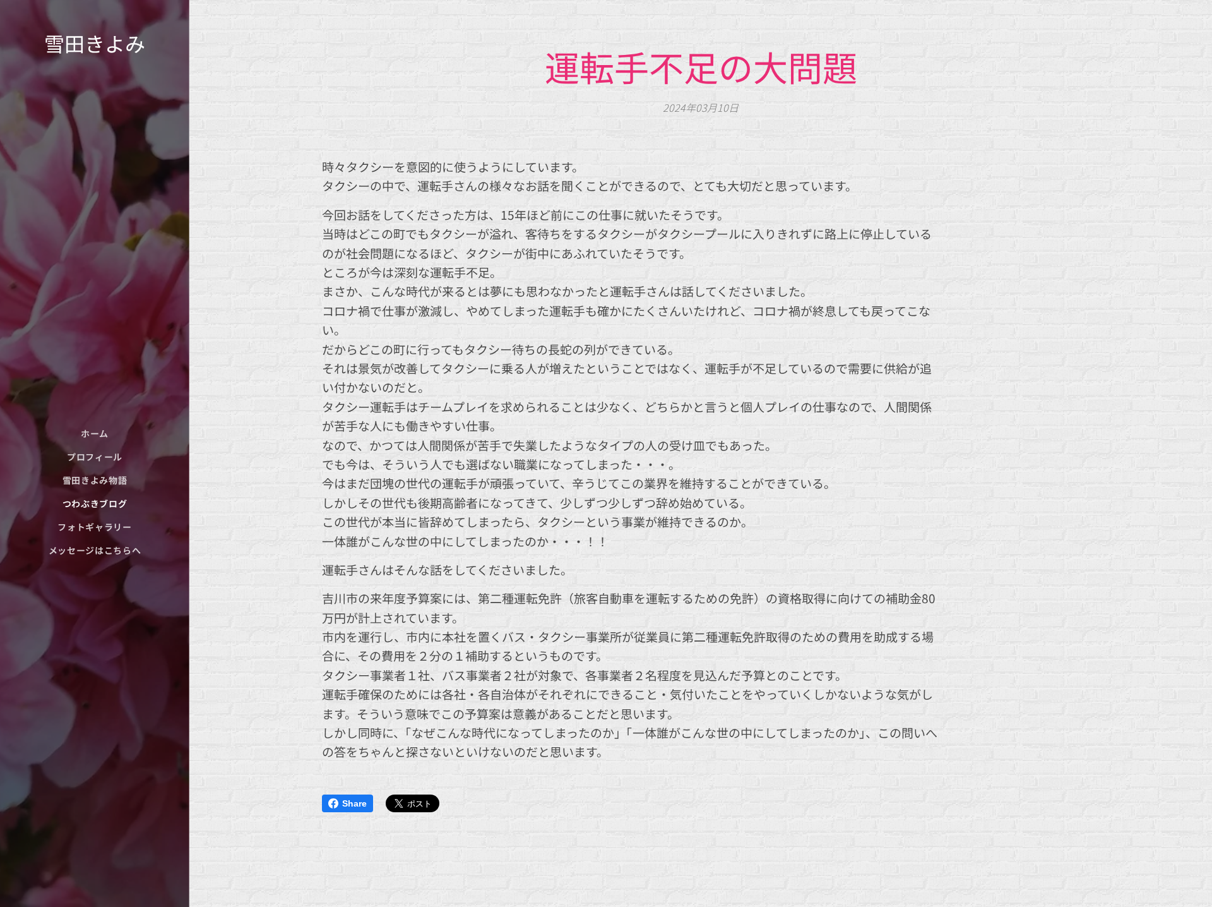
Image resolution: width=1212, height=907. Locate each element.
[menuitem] (95, 433)
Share (354, 803)
